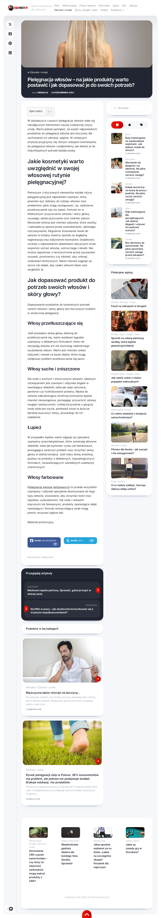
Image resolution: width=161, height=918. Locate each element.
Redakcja (116, 9)
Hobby (104, 9)
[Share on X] (10, 24)
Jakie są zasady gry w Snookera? (134, 848)
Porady (128, 239)
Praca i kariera (88, 5)
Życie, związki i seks (86, 9)
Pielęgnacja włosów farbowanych (49, 487)
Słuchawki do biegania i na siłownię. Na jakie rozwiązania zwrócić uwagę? (135, 168)
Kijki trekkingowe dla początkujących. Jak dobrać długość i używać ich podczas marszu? (135, 221)
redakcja (40, 92)
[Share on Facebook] (10, 34)
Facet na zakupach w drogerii (128, 306)
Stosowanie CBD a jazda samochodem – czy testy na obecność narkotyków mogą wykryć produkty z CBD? (38, 866)
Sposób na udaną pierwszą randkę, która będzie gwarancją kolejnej (127, 342)
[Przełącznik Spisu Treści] (47, 111)
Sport (116, 5)
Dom (56, 5)
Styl (124, 5)
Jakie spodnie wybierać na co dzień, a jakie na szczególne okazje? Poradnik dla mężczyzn (103, 856)
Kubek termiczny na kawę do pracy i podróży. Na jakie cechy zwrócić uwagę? (136, 193)
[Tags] (142, 125)
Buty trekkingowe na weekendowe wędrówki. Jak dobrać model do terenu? (135, 144)
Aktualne (31, 687)
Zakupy (133, 5)
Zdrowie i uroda (63, 9)
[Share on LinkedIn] (10, 53)
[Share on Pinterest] (10, 43)
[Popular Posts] (129, 125)
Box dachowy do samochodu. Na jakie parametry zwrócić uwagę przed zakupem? (134, 248)
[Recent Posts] (117, 125)
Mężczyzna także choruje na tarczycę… (53, 692)
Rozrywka (104, 5)
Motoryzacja (69, 5)
